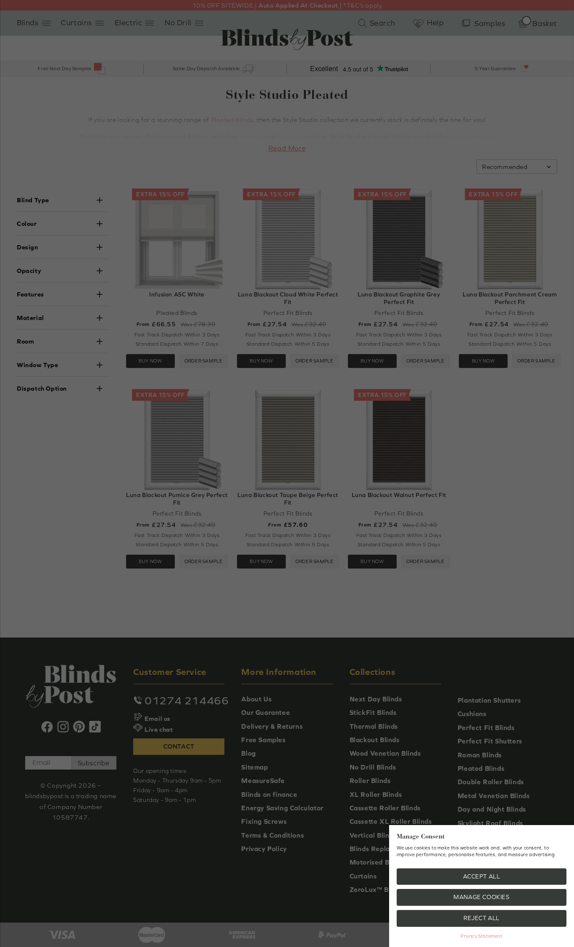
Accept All (481, 876)
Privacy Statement (481, 936)
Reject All (481, 918)
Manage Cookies (481, 897)
